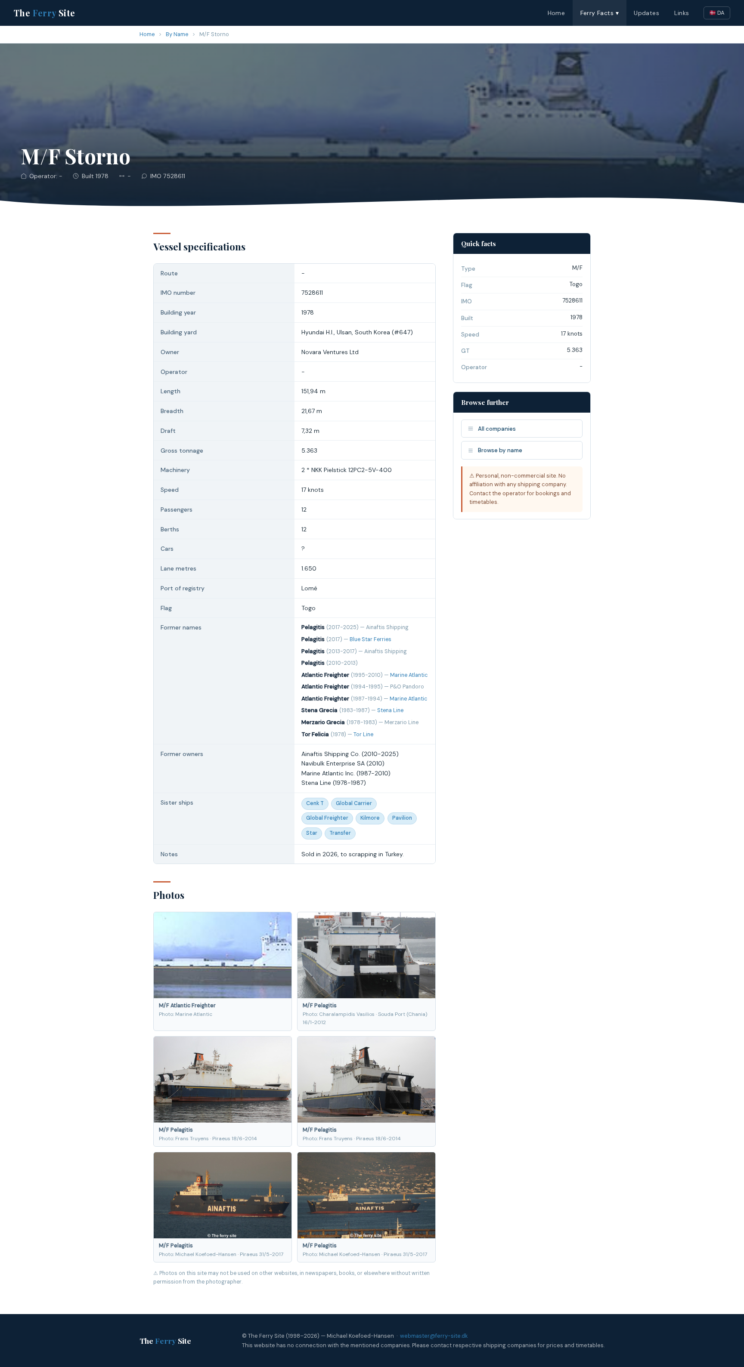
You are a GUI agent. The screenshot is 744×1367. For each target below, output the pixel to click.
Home (556, 13)
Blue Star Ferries (370, 639)
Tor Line (363, 734)
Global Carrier (354, 803)
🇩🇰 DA (717, 12)
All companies (497, 428)
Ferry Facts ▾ (599, 13)
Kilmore (370, 818)
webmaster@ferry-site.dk (434, 1335)
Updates (646, 13)
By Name (177, 34)
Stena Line (390, 710)
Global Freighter (327, 818)
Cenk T (315, 803)
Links (681, 13)
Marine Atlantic (409, 675)
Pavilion (402, 818)
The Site (44, 13)
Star (311, 833)
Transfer (340, 833)
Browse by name (500, 450)
